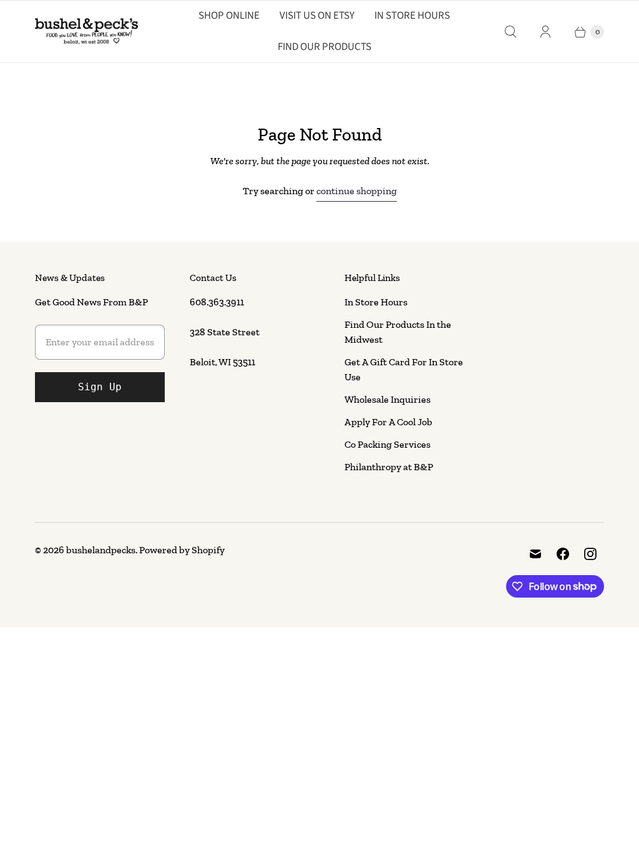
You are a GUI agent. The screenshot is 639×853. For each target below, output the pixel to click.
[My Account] (545, 32)
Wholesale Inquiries (387, 399)
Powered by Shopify (182, 550)
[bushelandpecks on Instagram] (590, 554)
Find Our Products (324, 46)
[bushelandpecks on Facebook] (563, 554)
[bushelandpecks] (86, 32)
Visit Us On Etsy (317, 15)
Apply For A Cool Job (388, 422)
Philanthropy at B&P (388, 467)
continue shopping (356, 191)
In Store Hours (412, 15)
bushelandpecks (100, 550)
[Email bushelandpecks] (535, 554)
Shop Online (229, 15)
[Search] (510, 32)
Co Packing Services (387, 444)
